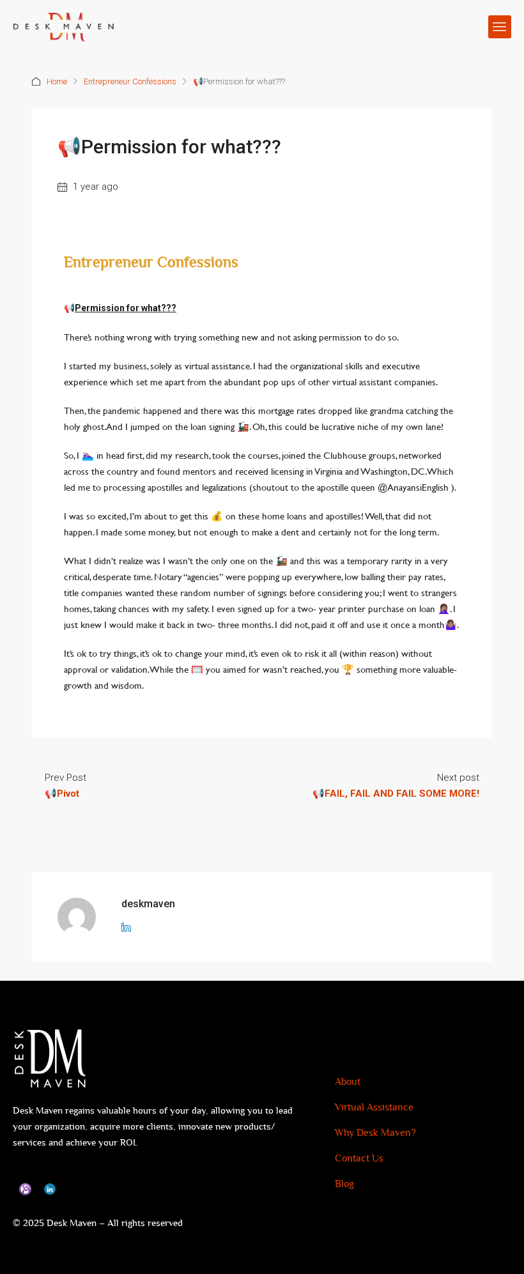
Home (57, 81)
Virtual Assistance (374, 1107)
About (347, 1082)
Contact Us (359, 1158)
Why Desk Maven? (375, 1133)
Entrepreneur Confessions (130, 81)
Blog (344, 1184)
